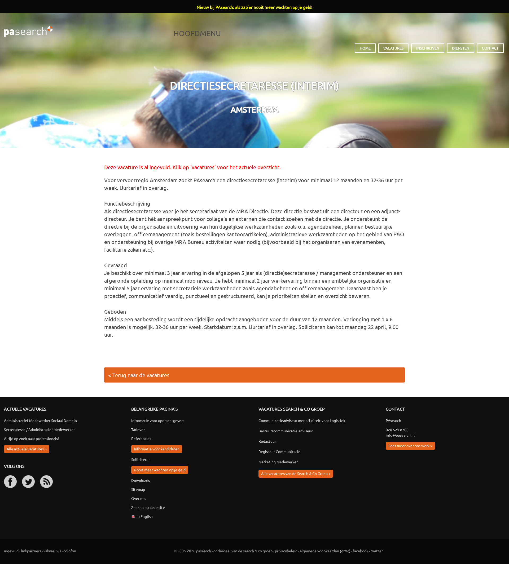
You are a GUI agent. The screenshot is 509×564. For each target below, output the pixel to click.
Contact (490, 48)
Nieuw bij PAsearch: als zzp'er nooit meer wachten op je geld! (254, 7)
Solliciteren (141, 459)
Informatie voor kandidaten (156, 448)
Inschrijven (427, 48)
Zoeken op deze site (148, 507)
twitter (377, 550)
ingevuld (11, 550)
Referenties (141, 438)
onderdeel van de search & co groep (243, 550)
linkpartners (31, 550)
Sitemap (138, 489)
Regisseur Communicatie (279, 451)
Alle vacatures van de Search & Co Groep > (296, 473)
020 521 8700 (397, 429)
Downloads (140, 480)
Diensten (460, 48)
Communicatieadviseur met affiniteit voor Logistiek (301, 420)
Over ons (138, 498)
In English (145, 516)
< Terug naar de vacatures (138, 375)
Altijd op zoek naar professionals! (31, 438)
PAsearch (28, 31)
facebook (360, 550)
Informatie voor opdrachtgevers (157, 420)
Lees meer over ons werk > (410, 445)
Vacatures (393, 48)
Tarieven (138, 429)
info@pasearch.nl (400, 435)
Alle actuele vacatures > (27, 448)
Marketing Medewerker (278, 461)
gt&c (345, 550)
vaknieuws (52, 550)
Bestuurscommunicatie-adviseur (285, 430)
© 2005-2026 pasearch (192, 550)
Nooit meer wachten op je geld (160, 469)
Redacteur (267, 441)
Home (365, 48)
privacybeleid (286, 550)
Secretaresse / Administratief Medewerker (39, 429)
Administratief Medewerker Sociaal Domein (40, 420)
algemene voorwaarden (319, 550)
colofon (69, 550)
